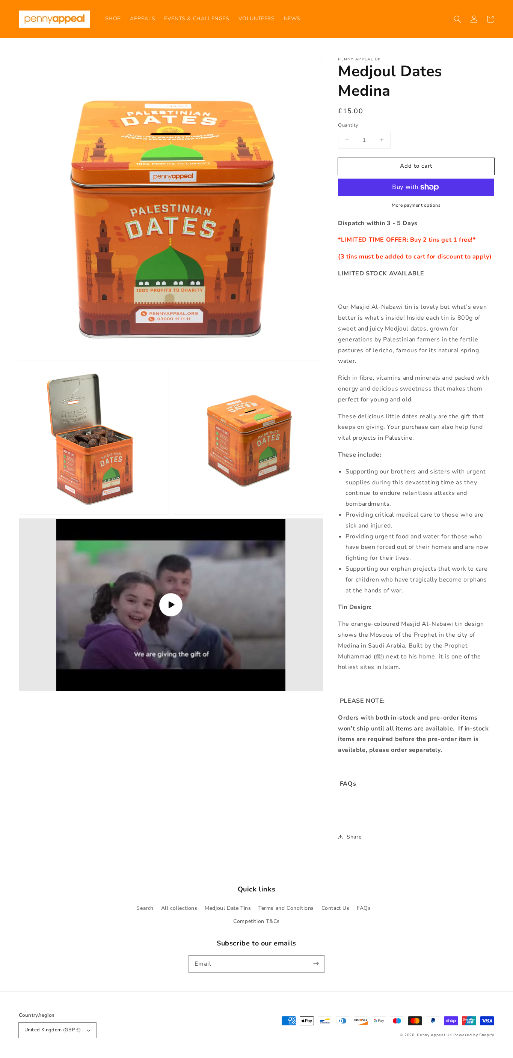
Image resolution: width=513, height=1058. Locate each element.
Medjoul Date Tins (228, 908)
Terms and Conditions (286, 908)
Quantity (348, 125)
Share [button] (354, 836)
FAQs (364, 908)
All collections (179, 908)
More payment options (416, 205)
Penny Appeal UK (434, 1035)
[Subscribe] (316, 964)
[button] (457, 19)
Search (145, 908)
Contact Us (335, 908)
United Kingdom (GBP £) (52, 1029)
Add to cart (416, 166)
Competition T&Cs (256, 921)
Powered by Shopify (473, 1035)
